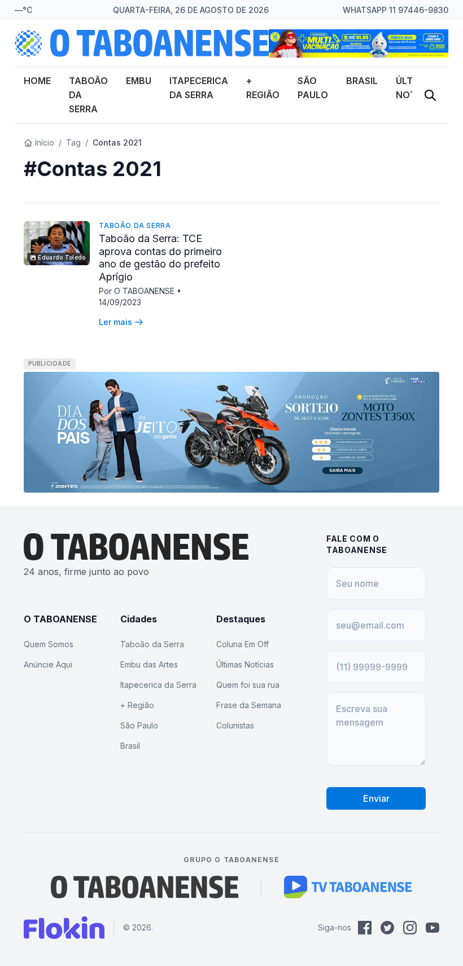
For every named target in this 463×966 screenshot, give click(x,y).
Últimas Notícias (245, 664)
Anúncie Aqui (48, 664)
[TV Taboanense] (348, 887)
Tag (73, 142)
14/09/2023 (120, 302)
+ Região (137, 705)
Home (37, 80)
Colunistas (235, 725)
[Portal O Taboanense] (144, 887)
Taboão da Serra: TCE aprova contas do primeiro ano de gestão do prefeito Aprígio (160, 257)
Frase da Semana (248, 705)
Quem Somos (48, 644)
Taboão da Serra (135, 225)
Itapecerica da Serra (158, 685)
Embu (138, 80)
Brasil (362, 80)
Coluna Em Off (242, 644)
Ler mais (115, 322)
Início (44, 142)
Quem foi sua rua (247, 685)
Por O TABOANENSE (138, 291)
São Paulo (139, 725)
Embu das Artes (149, 664)
